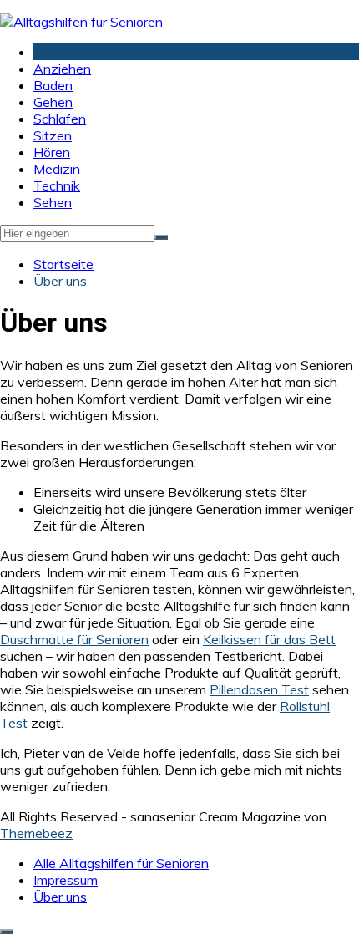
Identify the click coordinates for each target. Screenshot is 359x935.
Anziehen (62, 68)
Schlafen (59, 118)
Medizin (56, 168)
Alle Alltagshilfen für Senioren (121, 863)
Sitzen (52, 135)
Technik (56, 185)
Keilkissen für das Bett (269, 639)
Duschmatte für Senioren (74, 639)
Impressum (65, 879)
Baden (53, 85)
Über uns (60, 896)
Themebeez (36, 833)
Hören (51, 152)
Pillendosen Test (259, 689)
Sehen (52, 202)
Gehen (53, 102)
